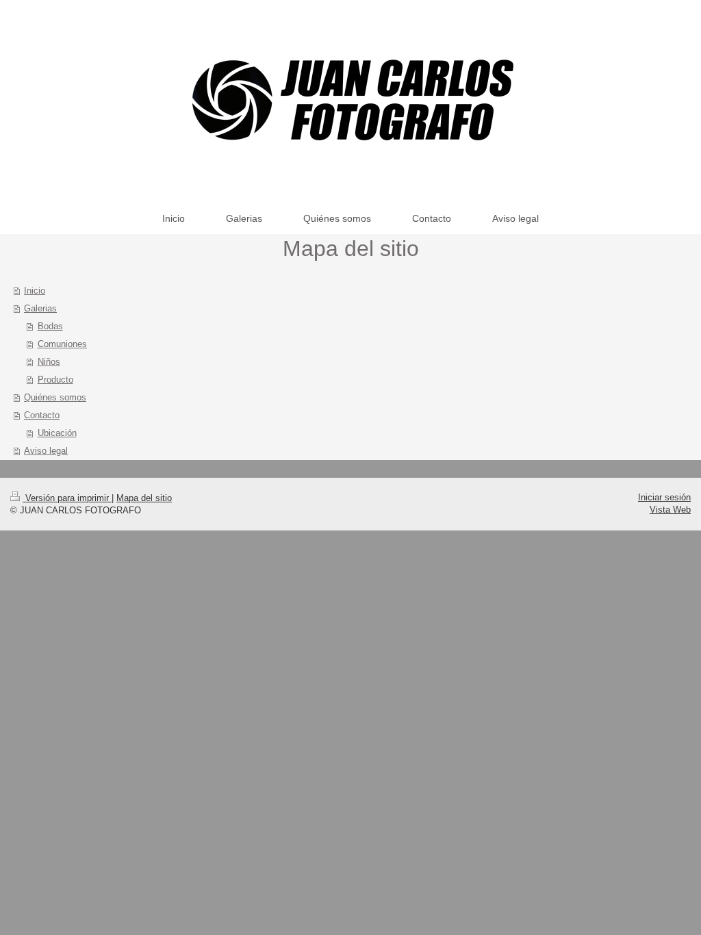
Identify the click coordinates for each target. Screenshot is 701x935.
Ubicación (57, 433)
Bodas (50, 326)
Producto (55, 379)
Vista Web (670, 509)
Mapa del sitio (144, 498)
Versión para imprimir (67, 498)
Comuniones (62, 344)
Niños (49, 362)
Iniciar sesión (664, 497)
